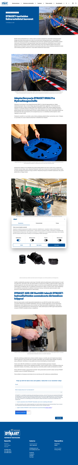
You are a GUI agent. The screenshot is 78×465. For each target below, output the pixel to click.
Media (55, 445)
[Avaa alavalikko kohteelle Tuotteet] (43, 3)
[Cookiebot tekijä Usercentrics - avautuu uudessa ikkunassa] (59, 219)
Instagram (31, 454)
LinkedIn (31, 455)
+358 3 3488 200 (33, 445)
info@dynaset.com (33, 448)
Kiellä (21, 245)
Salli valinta (39, 245)
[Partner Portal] (73, 3)
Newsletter (57, 443)
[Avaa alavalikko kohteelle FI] (68, 3)
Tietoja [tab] (57, 223)
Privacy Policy (57, 449)
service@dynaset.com (34, 449)
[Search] (76, 3)
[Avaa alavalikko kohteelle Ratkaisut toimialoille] (35, 3)
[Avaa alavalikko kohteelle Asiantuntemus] (21, 3)
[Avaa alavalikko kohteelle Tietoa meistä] (53, 3)
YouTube (31, 457)
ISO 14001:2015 (7, 451)
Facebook (31, 452)
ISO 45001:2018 (7, 452)
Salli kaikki (56, 245)
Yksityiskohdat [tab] (39, 223)
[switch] (32, 240)
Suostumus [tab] (20, 223)
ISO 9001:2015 (7, 449)
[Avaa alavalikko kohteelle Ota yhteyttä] (63, 3)
